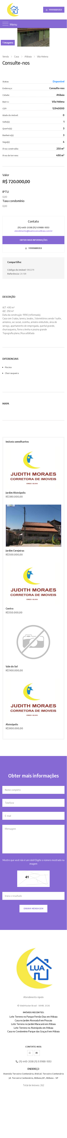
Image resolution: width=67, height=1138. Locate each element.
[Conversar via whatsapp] (30, 1053)
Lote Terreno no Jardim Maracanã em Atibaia (33, 1024)
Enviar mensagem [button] (33, 908)
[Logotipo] (5, 9)
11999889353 (55, 9)
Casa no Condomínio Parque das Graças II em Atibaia (33, 1031)
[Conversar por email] (37, 1053)
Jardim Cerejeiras (15, 550)
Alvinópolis (12, 724)
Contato (33, 221)
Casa (16, 56)
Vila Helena (42, 56)
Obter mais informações (33, 240)
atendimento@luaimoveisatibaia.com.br (33, 231)
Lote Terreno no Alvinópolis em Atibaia (33, 1027)
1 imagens (7, 42)
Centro (9, 608)
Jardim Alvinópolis (15, 492)
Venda (5, 56)
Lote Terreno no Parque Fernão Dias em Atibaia (33, 1016)
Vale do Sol (12, 666)
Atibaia (28, 56)
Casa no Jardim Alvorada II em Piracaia (33, 1020)
